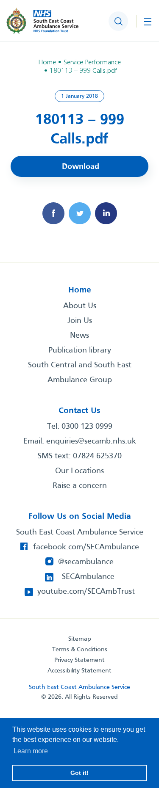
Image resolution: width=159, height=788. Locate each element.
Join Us (79, 321)
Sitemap (79, 639)
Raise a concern (80, 486)
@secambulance (86, 562)
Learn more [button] (31, 751)
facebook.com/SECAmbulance (86, 547)
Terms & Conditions (79, 650)
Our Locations (79, 471)
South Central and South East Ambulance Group (79, 372)
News (79, 335)
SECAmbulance (88, 577)
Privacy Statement (79, 660)
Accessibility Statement (79, 671)
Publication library (79, 350)
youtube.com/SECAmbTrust (86, 591)
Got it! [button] (79, 772)
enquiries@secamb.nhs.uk (91, 441)
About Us (79, 306)
